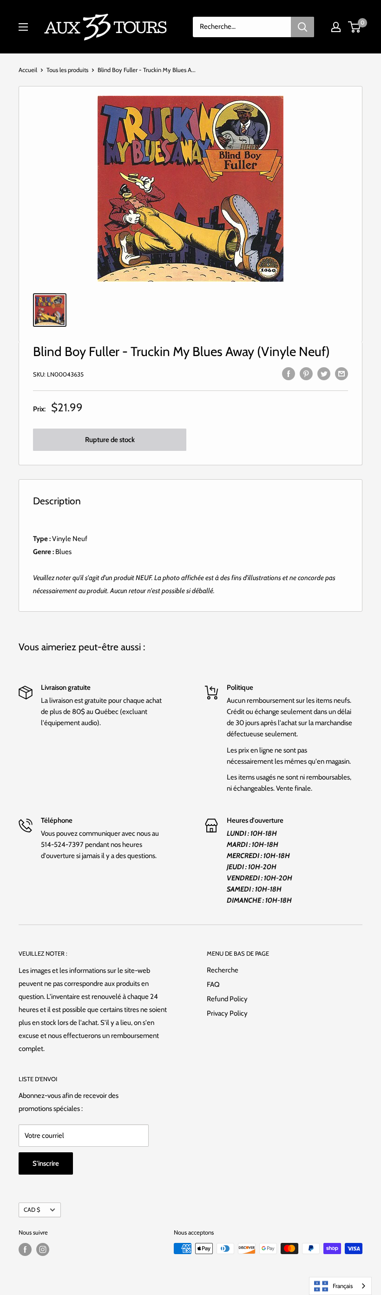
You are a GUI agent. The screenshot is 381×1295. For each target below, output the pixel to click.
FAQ (213, 984)
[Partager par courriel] (341, 373)
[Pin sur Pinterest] (306, 373)
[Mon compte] (336, 27)
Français (343, 1285)
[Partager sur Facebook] (288, 373)
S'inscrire (46, 1163)
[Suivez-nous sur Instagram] (42, 1249)
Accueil (28, 69)
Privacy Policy (227, 1013)
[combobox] (340, 1286)
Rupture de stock (110, 440)
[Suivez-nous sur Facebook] (25, 1249)
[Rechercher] (302, 27)
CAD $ (32, 1209)
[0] (355, 27)
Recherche (222, 970)
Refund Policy (227, 999)
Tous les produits (67, 69)
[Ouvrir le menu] (23, 27)
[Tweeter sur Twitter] (323, 373)
